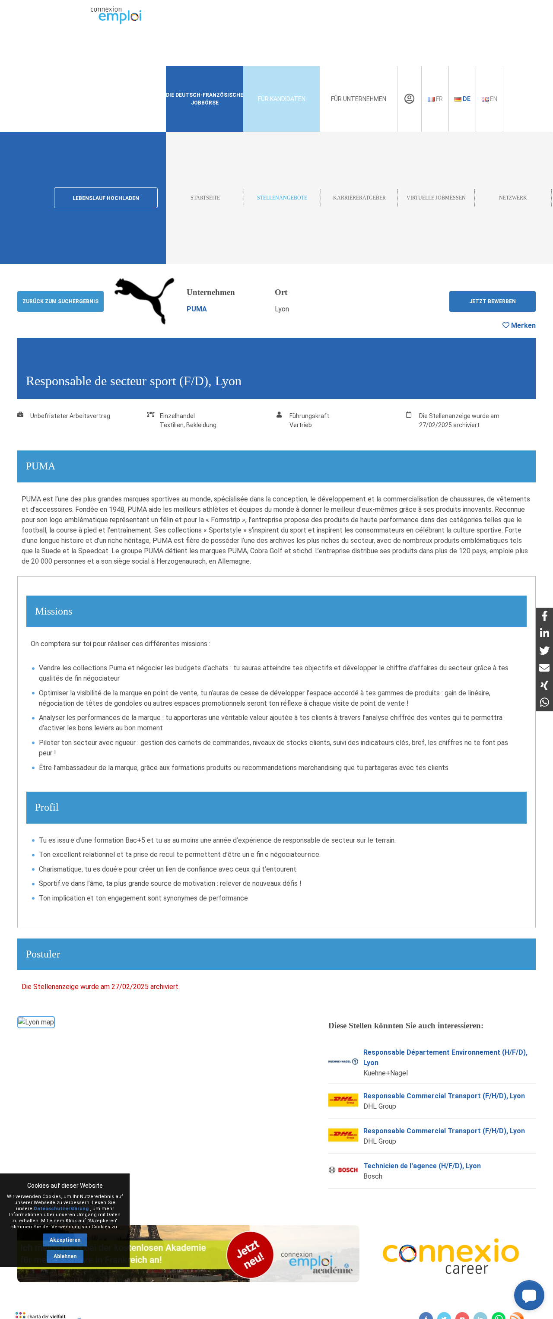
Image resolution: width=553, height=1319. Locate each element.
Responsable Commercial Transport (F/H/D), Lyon (444, 1096)
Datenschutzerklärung (61, 1208)
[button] (529, 1295)
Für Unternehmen (358, 98)
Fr (439, 98)
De (465, 98)
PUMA (197, 309)
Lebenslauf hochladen (106, 198)
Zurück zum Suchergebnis (60, 301)
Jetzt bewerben (492, 301)
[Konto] (409, 99)
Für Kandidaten (281, 98)
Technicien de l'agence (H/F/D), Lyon (422, 1166)
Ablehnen (65, 1256)
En (493, 98)
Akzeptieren (65, 1240)
